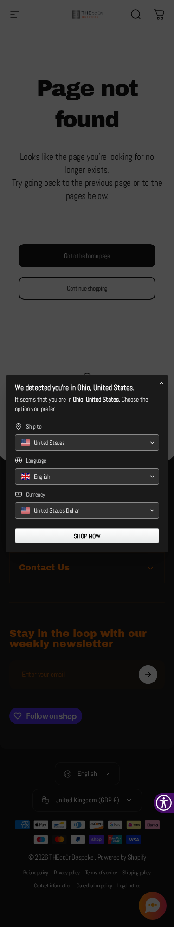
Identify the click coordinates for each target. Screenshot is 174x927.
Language (36, 460)
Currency (35, 494)
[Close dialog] (161, 382)
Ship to (33, 426)
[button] (87, 442)
